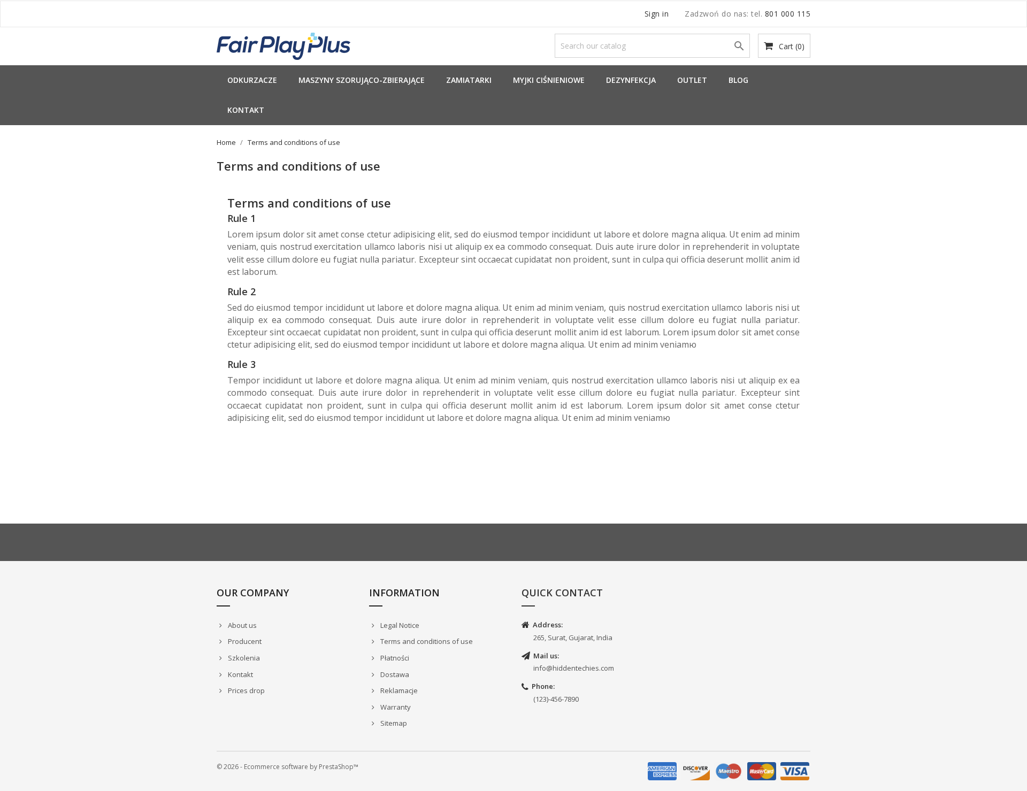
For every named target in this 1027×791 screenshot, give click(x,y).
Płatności (394, 658)
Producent (244, 641)
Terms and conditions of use (426, 641)
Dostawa (394, 674)
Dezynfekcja (631, 80)
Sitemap (393, 723)
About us (241, 625)
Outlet (692, 80)
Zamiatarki (469, 80)
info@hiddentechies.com (573, 668)
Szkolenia (243, 658)
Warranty (395, 707)
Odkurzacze (252, 80)
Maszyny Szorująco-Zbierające (361, 80)
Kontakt (245, 110)
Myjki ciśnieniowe (549, 80)
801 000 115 (788, 14)
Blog (738, 80)
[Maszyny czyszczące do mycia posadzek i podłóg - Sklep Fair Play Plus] (283, 45)
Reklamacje (398, 690)
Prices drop (245, 690)
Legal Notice (399, 625)
